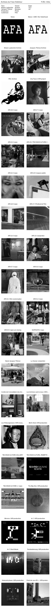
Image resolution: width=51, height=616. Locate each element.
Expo (30, 6)
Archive (17, 7)
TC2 (29, 7)
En (44, 2)
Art (29, 9)
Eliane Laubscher (7, 7)
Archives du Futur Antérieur (11, 2)
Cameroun (4, 12)
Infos (48, 2)
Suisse (17, 6)
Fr (42, 2)
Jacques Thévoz (6, 9)
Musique (18, 9)
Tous (2, 6)
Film (16, 12)
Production (5, 11)
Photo (17, 11)
